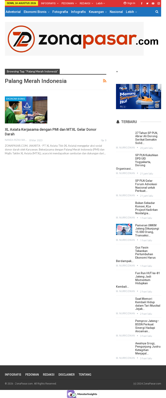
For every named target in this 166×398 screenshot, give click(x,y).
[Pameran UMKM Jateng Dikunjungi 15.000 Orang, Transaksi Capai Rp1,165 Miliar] (124, 229)
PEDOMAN (68, 3)
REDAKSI (85, 3)
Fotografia (60, 12)
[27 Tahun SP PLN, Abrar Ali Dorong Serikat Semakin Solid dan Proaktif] (124, 137)
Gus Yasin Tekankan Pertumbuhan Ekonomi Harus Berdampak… (136, 254)
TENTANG (85, 374)
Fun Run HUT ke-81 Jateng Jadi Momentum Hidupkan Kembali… (138, 280)
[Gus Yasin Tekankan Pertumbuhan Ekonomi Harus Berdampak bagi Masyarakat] (124, 251)
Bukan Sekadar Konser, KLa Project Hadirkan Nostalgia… (146, 208)
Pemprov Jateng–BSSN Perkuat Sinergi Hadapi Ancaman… (147, 326)
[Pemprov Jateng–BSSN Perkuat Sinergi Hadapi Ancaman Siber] (124, 325)
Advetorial (13, 12)
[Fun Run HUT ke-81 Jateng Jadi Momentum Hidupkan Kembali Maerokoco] (124, 277)
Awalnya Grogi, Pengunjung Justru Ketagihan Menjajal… (148, 348)
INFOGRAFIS (48, 3)
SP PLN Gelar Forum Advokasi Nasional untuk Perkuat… (146, 185)
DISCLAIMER (67, 374)
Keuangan (96, 12)
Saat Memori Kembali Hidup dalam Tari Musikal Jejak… (147, 303)
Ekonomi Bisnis (35, 12)
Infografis (78, 12)
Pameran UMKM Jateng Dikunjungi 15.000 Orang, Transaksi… (147, 230)
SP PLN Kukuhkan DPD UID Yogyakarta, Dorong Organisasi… (137, 162)
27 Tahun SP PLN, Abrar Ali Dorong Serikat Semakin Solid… (146, 138)
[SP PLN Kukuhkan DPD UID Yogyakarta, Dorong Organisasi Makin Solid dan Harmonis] (124, 159)
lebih (99, 3)
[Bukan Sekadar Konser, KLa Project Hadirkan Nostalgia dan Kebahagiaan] (124, 207)
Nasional (116, 12)
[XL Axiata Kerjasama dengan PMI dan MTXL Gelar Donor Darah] (26, 109)
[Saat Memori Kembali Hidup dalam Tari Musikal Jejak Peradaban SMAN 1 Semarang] (124, 302)
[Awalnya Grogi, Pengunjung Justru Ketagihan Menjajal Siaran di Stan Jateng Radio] (124, 347)
